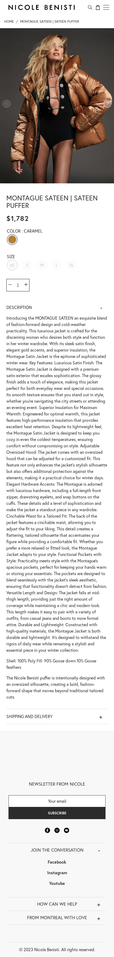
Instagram (57, 872)
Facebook (57, 862)
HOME (9, 21)
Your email (57, 801)
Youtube (57, 883)
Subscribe (57, 813)
